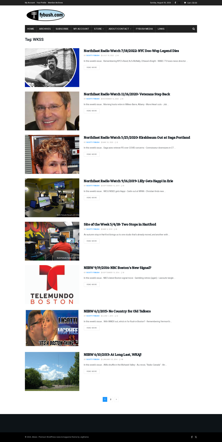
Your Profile (41, 2)
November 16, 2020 (110, 99)
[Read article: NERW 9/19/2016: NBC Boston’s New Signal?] (52, 284)
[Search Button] (194, 29)
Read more (93, 67)
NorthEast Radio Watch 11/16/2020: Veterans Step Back (127, 94)
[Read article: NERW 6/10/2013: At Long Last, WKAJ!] (52, 371)
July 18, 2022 (108, 55)
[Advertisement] (142, 14)
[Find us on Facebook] (175, 3)
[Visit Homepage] (45, 15)
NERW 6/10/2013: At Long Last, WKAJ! (112, 354)
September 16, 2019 (110, 185)
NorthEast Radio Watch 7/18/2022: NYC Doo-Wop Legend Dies (131, 50)
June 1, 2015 (107, 316)
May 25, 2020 (107, 142)
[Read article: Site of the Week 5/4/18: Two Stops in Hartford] (52, 241)
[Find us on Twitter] (179, 3)
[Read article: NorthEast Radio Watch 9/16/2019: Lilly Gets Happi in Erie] (52, 197)
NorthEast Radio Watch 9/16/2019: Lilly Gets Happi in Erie (128, 181)
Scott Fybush (92, 55)
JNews (34, 437)
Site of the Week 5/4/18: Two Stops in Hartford (120, 224)
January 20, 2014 (109, 359)
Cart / (192, 3)
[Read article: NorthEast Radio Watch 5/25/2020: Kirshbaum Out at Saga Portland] (52, 154)
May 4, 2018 (107, 229)
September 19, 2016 (110, 272)
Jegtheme (84, 437)
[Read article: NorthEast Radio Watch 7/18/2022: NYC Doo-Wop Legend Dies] (52, 67)
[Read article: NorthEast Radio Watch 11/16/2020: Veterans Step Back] (52, 111)
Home (30, 28)
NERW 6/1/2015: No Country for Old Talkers (117, 311)
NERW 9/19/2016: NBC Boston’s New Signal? (117, 267)
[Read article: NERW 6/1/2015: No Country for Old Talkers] (52, 328)
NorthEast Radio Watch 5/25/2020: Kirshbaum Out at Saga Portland (137, 137)
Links (161, 28)
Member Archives (55, 2)
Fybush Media (144, 28)
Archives (45, 28)
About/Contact (119, 28)
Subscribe (62, 28)
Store (98, 28)
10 (122, 359)
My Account (30, 2)
